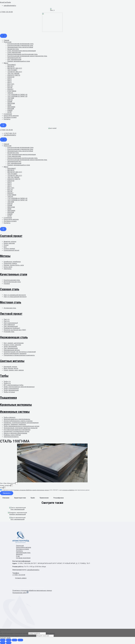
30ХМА (9, 101)
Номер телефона (5, 485)
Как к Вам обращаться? (7, 483)
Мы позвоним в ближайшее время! (14, 633)
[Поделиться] (14, 640)
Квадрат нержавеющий (17, 514)
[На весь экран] (8, 640)
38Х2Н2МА (11, 103)
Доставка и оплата (10, 117)
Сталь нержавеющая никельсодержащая (21, 51)
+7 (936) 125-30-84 (6, 12)
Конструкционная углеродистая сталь (20, 45)
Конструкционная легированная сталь (20, 44)
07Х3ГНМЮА (11, 91)
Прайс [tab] (33, 498)
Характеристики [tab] (20, 498)
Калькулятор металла (11, 116)
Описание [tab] (5, 498)
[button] (20, 578)
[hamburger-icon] (3, 36)
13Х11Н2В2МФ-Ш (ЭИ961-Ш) (17, 96)
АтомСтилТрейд (5, 2)
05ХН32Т (10, 89)
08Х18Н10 (10, 66)
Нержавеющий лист (14, 58)
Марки (6, 63)
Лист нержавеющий (17, 509)
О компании (8, 114)
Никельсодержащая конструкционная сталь (22, 54)
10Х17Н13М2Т (12, 70)
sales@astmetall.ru (33, 570)
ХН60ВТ (10, 110)
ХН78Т (9, 112)
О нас (18, 556)
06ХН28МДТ (11, 65)
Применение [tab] (44, 498)
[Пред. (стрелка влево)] (3, 642)
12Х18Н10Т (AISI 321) (14, 72)
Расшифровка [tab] (58, 498)
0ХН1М (9, 87)
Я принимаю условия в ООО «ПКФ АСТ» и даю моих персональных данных (45, 490)
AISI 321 (10, 86)
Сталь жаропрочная (14, 52)
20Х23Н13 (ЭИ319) (13, 75)
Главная (6, 40)
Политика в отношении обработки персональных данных (32, 590)
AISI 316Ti (10, 84)
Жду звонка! (50, 633)
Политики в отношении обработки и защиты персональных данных (31, 490)
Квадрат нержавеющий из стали (18, 61)
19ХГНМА (10, 98)
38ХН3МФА (11, 107)
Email (1, 488)
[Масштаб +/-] (3, 640)
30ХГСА (9, 100)
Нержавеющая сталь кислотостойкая (20, 47)
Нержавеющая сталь (23, 553)
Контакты (7, 119)
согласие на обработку (68, 490)
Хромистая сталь (13, 49)
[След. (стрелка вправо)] (8, 642)
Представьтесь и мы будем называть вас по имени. (18, 636)
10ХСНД (10, 93)
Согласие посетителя (23, 558)
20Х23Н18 (10, 77)
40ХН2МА (10, 108)
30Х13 (9, 80)
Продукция (7, 42)
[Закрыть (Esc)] (20, 640)
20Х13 (9, 79)
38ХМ (9, 105)
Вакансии (19, 554)
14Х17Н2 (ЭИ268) (13, 73)
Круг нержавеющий (14, 59)
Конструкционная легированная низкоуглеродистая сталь (27, 56)
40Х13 (9, 82)
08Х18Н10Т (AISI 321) (14, 68)
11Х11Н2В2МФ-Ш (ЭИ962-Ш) (17, 94)
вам (11, 633)
